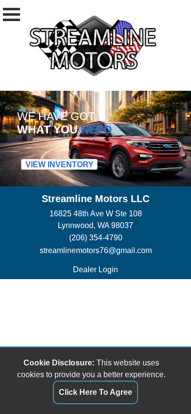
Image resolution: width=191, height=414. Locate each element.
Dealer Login (95, 269)
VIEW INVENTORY (59, 164)
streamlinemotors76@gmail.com (96, 250)
